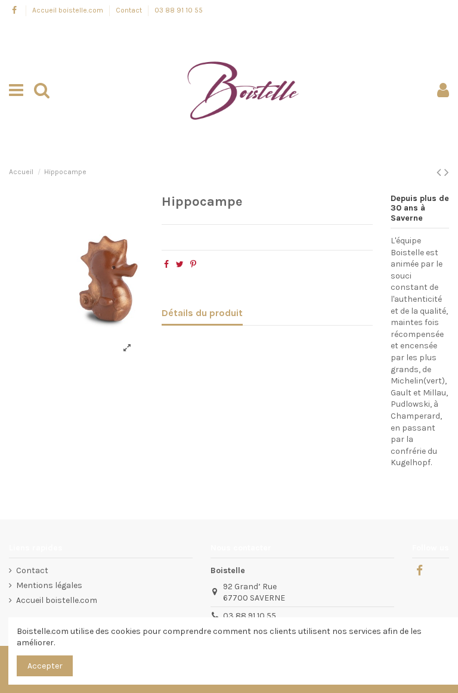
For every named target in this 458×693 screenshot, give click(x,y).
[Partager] (166, 264)
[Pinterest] (193, 264)
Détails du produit (202, 312)
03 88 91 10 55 (178, 10)
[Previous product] (440, 172)
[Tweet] (180, 264)
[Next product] (446, 172)
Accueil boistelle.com (68, 10)
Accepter (45, 666)
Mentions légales (49, 585)
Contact (130, 10)
